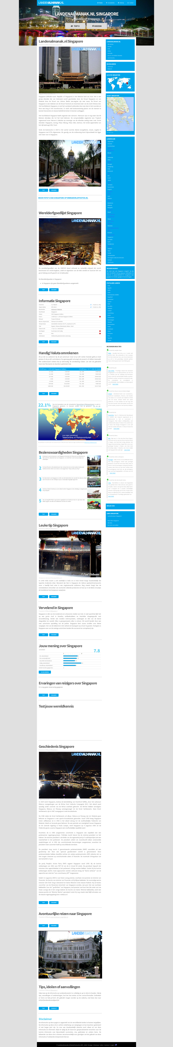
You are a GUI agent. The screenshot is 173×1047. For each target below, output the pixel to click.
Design (90, 1045)
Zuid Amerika (111, 58)
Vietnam (110, 260)
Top (43, 190)
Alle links (110, 523)
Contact (131, 3)
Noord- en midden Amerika (115, 55)
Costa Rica (111, 415)
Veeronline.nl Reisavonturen (85, 404)
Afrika (109, 51)
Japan (109, 180)
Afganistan (110, 141)
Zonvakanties (110, 3)
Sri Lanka (110, 239)
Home (101, 3)
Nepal (109, 212)
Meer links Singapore (113, 520)
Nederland (110, 299)
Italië (109, 304)
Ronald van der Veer (56, 45)
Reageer (53, 190)
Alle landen (110, 44)
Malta (109, 290)
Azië (109, 48)
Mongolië (110, 207)
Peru (109, 336)
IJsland (109, 310)
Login (112, 1045)
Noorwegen (111, 320)
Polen (109, 326)
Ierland (110, 394)
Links (101, 1045)
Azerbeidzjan (111, 146)
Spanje (109, 340)
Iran (109, 175)
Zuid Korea (110, 262)
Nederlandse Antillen (113, 295)
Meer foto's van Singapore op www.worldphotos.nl (63, 198)
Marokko (110, 306)
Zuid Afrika (111, 370)
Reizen (98, 26)
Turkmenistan (111, 255)
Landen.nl (51, 2)
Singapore (110, 237)
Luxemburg (111, 313)
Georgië (110, 164)
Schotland (110, 329)
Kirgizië (110, 189)
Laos (109, 196)
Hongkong (110, 166)
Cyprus (109, 301)
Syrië (109, 242)
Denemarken (111, 324)
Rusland (110, 232)
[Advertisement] (59, 205)
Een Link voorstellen (113, 525)
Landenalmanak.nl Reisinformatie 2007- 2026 (72, 1045)
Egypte (109, 288)
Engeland (110, 297)
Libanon (110, 198)
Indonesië (110, 66)
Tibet (109, 251)
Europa (109, 46)
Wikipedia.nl (54, 216)
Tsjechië (110, 338)
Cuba (109, 292)
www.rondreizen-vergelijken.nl (59, 917)
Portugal (110, 459)
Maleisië (110, 69)
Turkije (109, 253)
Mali (109, 438)
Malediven (110, 203)
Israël (109, 178)
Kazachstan (111, 187)
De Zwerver (121, 273)
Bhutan (109, 153)
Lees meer (115, 384)
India (109, 169)
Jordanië (110, 185)
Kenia (109, 315)
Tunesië (110, 322)
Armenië (110, 144)
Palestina (110, 226)
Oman (109, 219)
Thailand (110, 248)
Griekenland (111, 317)
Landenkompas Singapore (115, 516)
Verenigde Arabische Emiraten (116, 257)
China (109, 160)
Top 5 (76, 26)
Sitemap (122, 3)
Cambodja (110, 157)
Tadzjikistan (111, 244)
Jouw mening (45, 672)
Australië (110, 53)
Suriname (110, 333)
